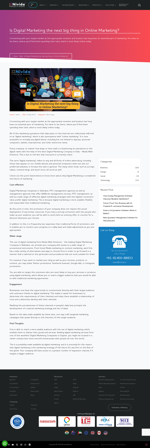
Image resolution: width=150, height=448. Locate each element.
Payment (34, 405)
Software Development (106, 380)
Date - (24, 114)
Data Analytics (125, 395)
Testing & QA (124, 391)
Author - (13, 114)
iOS (74, 395)
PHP (74, 380)
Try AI (32, 4)
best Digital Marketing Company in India (61, 151)
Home (15, 56)
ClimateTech (14, 383)
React (75, 383)
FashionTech (35, 391)
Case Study (13, 409)
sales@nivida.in (119, 262)
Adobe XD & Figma (79, 399)
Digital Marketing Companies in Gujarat (48, 335)
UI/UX (122, 387)
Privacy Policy (94, 444)
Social (102, 176)
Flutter (56, 399)
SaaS (100, 387)
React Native (58, 391)
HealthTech (13, 395)
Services (53, 5)
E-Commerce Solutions (128, 380)
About (42, 5)
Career (12, 405)
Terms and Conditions (108, 444)
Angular (76, 387)
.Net (55, 380)
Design (103, 172)
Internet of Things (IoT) (107, 395)
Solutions (110, 5)
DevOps (101, 391)
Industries (83, 5)
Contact (34, 409)
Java (55, 383)
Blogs (32, 395)
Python (75, 391)
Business (103, 167)
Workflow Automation (128, 383)
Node (56, 387)
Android (57, 395)
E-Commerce (14, 387)
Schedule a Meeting (120, 407)
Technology (105, 180)
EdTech (33, 387)
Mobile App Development (107, 383)
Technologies (67, 5)
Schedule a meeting (123, 5)
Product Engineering (106, 399)
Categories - (42, 114)
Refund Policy (121, 444)
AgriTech (13, 380)
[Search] (139, 5)
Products (96, 5)
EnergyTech (35, 380)
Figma (56, 403)
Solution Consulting (127, 399)
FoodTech (13, 391)
